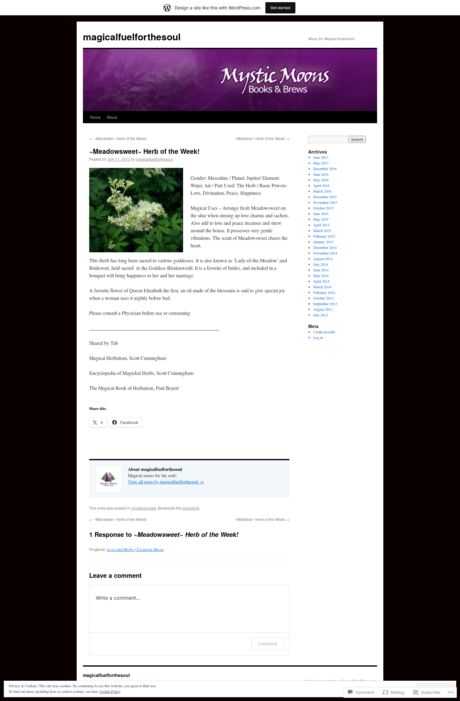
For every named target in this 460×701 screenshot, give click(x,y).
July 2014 (320, 264)
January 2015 (323, 241)
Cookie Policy (110, 691)
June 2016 (321, 174)
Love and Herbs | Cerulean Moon (135, 549)
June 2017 (321, 157)
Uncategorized (143, 508)
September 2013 (325, 303)
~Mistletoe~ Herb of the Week (262, 138)
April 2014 (321, 281)
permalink (190, 508)
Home (95, 117)
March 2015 (322, 230)
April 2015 (321, 224)
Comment (268, 643)
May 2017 (321, 162)
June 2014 (321, 269)
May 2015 (321, 219)
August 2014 (323, 258)
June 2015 (321, 213)
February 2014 (324, 292)
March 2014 (322, 286)
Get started (280, 7)
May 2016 (321, 179)
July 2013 (320, 314)
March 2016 (322, 191)
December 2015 (325, 196)
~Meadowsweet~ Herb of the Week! (144, 151)
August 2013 (323, 309)
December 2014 (325, 247)
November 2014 (325, 252)
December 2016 (325, 168)
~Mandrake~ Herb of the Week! (118, 138)
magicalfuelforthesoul (132, 36)
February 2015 (324, 236)
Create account (324, 331)
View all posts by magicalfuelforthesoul (166, 482)
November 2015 (325, 202)
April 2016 (321, 185)
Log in (318, 337)
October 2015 (323, 207)
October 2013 (323, 297)
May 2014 (321, 275)
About (112, 117)
